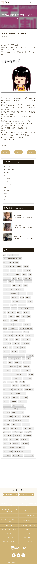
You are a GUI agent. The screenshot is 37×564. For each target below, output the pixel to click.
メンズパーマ (28, 281)
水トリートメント (17, 285)
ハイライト (10, 382)
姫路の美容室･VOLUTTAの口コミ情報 (12, 258)
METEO (11, 362)
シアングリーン (29, 335)
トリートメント (7, 278)
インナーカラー (19, 281)
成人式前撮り (14, 320)
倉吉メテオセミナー (28, 428)
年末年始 (18, 358)
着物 (29, 316)
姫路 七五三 (28, 432)
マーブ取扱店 (25, 443)
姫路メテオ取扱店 (29, 389)
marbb (4, 358)
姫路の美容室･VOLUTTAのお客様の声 (12, 266)
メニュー (18, 274)
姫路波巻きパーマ (18, 389)
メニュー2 (12, 270)
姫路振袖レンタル (20, 447)
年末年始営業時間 (13, 328)
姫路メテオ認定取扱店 (8, 447)
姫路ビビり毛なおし (8, 420)
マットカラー (16, 343)
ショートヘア (18, 324)
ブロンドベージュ (29, 455)
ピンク (5, 316)
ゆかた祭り (16, 347)
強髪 (30, 274)
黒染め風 (28, 297)
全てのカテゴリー (9, 166)
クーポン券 (7, 178)
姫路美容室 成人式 (8, 435)
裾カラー (26, 331)
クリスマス (22, 320)
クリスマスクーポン (8, 324)
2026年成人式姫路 (14, 439)
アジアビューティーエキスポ (22, 420)
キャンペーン (4, 145)
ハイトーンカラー (26, 339)
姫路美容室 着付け (17, 432)
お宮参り (24, 316)
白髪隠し (17, 339)
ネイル (6, 181)
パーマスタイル (27, 378)
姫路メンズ (6, 428)
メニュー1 (5, 270)
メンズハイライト (20, 355)
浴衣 (10, 347)
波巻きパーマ (6, 412)
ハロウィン (26, 312)
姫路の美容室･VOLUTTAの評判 (10, 262)
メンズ (11, 339)
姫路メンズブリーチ (17, 455)
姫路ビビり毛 (16, 443)
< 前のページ (5, 152)
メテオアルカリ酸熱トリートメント (22, 451)
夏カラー (30, 301)
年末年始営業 (6, 397)
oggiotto (5, 347)
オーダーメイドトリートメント (25, 308)
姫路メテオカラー (7, 416)
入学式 (19, 366)
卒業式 (5, 281)
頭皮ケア (11, 281)
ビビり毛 (22, 382)
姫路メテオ (15, 385)
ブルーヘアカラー (7, 331)
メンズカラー (6, 297)
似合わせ (30, 293)
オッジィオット (7, 405)
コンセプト (15, 255)
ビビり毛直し (30, 355)
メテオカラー (18, 362)
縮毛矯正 (31, 374)
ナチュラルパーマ (17, 378)
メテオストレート (26, 370)
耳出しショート (19, 289)
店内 (5, 187)
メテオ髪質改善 (7, 443)
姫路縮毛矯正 (6, 424)
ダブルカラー (15, 297)
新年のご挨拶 (15, 397)
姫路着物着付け (7, 432)
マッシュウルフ (22, 305)
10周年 (25, 285)
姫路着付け (6, 401)
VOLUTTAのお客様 (9, 169)
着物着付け (26, 366)
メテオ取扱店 (23, 397)
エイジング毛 (17, 416)
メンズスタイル (7, 285)
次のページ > (31, 152)
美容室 (9, 255)
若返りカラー (18, 435)
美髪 (4, 312)
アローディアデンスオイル (9, 366)
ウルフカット (16, 370)
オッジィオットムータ (18, 405)
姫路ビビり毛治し (24, 385)
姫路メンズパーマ (7, 389)
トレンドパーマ (7, 378)
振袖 (23, 358)
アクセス (19, 270)
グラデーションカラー (8, 289)
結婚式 (28, 358)
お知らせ (6, 172)
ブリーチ (14, 308)
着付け (17, 316)
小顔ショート (27, 324)
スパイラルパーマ (7, 335)
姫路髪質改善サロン (21, 393)
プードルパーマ (22, 408)
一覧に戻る (18, 152)
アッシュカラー (25, 343)
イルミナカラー (27, 278)
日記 (5, 196)
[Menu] (34, 2)
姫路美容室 (13, 305)
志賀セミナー (26, 416)
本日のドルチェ (8, 199)
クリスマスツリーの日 (8, 393)
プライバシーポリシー (8, 274)
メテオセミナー (7, 385)
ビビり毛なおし (7, 455)
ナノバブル (11, 358)
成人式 (5, 328)
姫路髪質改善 (6, 351)
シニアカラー (6, 308)
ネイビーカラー (24, 439)
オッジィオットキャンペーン (10, 293)
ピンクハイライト (16, 424)
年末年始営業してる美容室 (25, 328)
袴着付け (5, 339)
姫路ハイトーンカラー (16, 428)
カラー (20, 278)
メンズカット (22, 293)
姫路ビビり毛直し (7, 451)
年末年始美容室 (27, 435)
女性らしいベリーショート (19, 301)
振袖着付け (6, 320)
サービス (26, 266)
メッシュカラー (7, 343)
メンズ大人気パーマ (18, 335)
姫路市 (14, 278)
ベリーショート (7, 301)
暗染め (22, 297)
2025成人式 (13, 401)
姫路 (4, 255)
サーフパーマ (26, 424)
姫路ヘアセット (22, 401)
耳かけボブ (6, 305)
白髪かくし (11, 316)
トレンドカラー (17, 331)
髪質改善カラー (7, 370)
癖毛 (4, 382)
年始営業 (5, 439)
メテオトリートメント (8, 374)
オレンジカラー (11, 312)
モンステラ (14, 351)
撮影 (5, 193)
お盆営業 (23, 347)
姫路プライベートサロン (17, 412)
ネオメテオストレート (21, 374)
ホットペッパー (8, 184)
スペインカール (27, 362)
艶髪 (16, 382)
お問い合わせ (27, 270)
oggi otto (25, 274)
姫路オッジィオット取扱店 (9, 408)
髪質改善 (19, 312)
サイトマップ (28, 542)
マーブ (5, 362)
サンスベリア (22, 351)
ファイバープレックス (8, 355)
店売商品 (6, 190)
